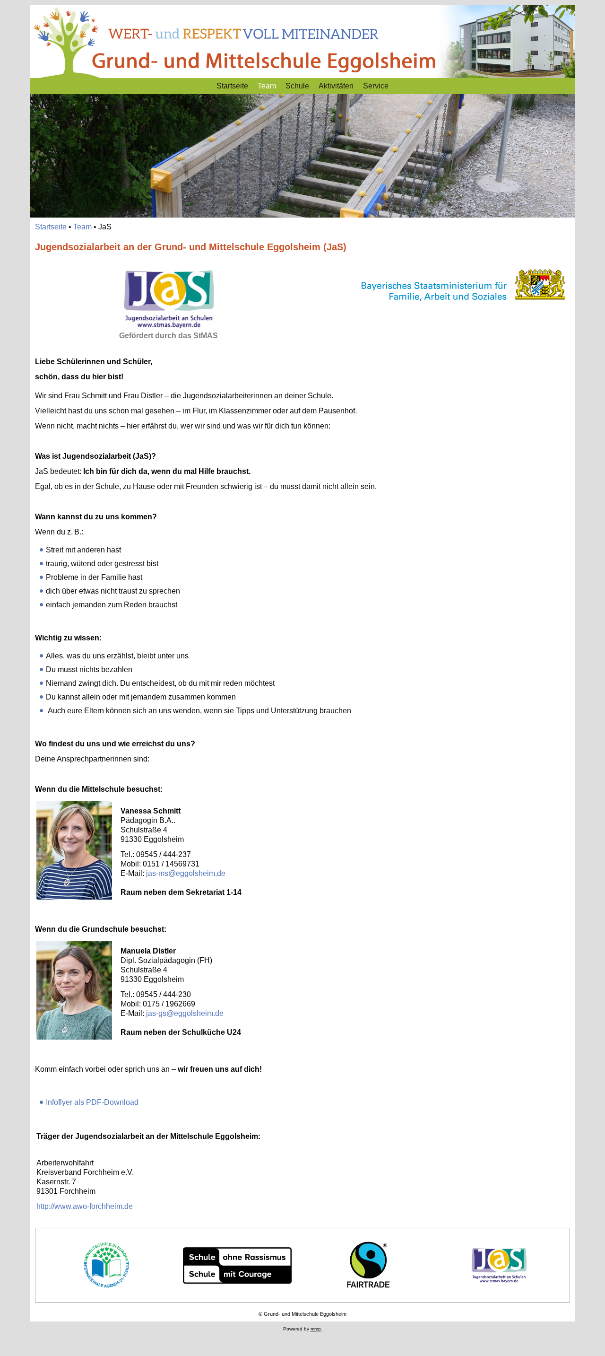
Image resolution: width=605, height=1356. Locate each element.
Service (376, 86)
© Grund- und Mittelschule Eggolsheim (302, 1314)
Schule (297, 86)
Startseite (232, 86)
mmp (316, 1328)
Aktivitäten (336, 86)
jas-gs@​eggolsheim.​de (185, 1013)
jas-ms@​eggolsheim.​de (185, 873)
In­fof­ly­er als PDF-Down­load (92, 1102)
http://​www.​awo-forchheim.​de (84, 1206)
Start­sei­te (51, 227)
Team (267, 86)
